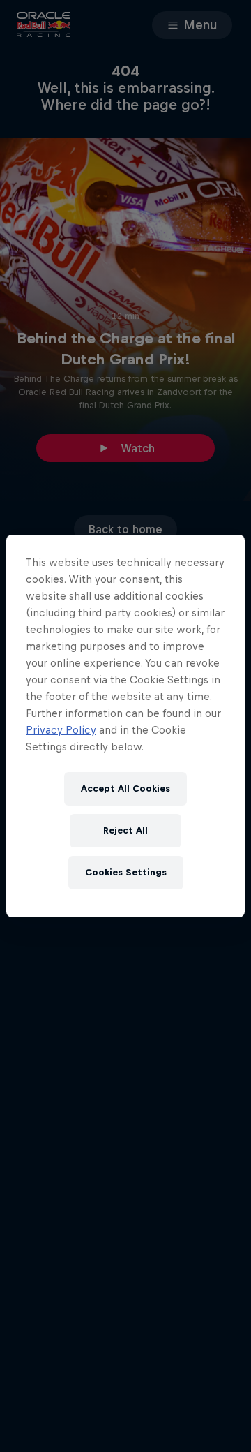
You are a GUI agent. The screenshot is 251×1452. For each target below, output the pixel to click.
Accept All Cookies (125, 788)
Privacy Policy (61, 730)
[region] (125, 726)
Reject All (125, 830)
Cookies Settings (126, 872)
